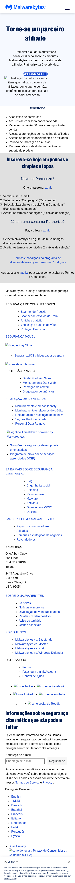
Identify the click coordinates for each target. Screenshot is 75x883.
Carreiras (25, 603)
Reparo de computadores (33, 526)
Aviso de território (30, 620)
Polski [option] (15, 827)
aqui (48, 187)
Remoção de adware (36, 387)
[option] (18, 796)
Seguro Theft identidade (30, 419)
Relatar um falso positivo (35, 616)
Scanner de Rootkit (33, 311)
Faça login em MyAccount (39, 671)
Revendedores (26, 539)
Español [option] (16, 809)
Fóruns (26, 667)
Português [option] (18, 831)
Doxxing (32, 511)
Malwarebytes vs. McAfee (31, 644)
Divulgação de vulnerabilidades (39, 611)
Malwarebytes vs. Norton (31, 648)
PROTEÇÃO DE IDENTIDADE (25, 398)
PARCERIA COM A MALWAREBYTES (30, 519)
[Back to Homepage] (25, 9)
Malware (32, 498)
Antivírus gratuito (31, 320)
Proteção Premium (33, 329)
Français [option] (17, 814)
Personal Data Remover (30, 423)
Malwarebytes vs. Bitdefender (34, 639)
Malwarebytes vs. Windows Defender (39, 652)
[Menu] (67, 8)
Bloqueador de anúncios (38, 391)
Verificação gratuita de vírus (38, 324)
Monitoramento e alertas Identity (35, 406)
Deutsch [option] (16, 805)
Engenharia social (38, 485)
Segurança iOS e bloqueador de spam (39, 355)
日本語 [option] (15, 800)
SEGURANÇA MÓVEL (20, 336)
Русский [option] (16, 836)
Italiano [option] (16, 818)
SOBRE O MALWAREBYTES (24, 595)
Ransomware (35, 494)
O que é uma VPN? (39, 507)
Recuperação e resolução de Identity (39, 414)
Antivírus (32, 503)
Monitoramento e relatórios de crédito (39, 410)
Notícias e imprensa (31, 607)
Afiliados (22, 530)
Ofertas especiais (30, 625)
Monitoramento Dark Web (39, 382)
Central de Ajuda (33, 676)
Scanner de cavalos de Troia (39, 316)
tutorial (24, 272)
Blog (30, 481)
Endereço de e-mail (18, 754)
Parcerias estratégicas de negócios (39, 535)
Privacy (48, 782)
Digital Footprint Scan (37, 378)
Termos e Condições (52, 262)
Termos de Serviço (27, 782)
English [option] (16, 796)
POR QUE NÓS (15, 632)
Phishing (32, 489)
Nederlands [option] (18, 822)
